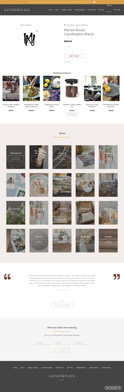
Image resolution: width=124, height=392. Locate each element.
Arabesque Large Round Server (31, 106)
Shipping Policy (81, 367)
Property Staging (79, 10)
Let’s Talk (101, 10)
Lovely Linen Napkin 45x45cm (11, 106)
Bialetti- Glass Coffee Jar (72, 106)
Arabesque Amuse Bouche (111, 106)
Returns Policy (94, 367)
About (57, 10)
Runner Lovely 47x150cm (92, 106)
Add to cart (74, 56)
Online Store (91, 10)
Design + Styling (67, 10)
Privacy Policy (106, 367)
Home (51, 10)
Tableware (29, 25)
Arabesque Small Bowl (51, 106)
